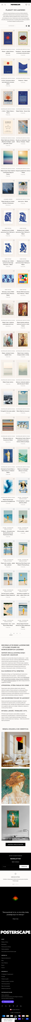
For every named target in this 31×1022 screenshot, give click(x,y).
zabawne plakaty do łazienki (10, 680)
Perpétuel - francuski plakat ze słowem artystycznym (23, 52)
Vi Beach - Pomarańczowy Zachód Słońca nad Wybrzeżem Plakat (8, 533)
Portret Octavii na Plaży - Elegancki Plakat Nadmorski (8, 594)
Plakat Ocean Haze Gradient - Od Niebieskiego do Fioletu (8, 172)
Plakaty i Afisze (4, 942)
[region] (15, 877)
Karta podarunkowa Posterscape (8, 951)
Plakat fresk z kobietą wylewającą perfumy (8, 323)
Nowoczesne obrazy (6, 946)
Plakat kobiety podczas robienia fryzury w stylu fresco (23, 324)
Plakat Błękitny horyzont (23, 411)
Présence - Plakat (22, 80)
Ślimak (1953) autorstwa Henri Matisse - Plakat (23, 292)
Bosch (2, 965)
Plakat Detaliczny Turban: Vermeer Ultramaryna (8, 202)
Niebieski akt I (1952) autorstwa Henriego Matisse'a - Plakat (8, 262)
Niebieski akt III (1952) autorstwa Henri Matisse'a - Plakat (8, 232)
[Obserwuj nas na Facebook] (2, 1006)
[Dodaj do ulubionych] (14, 31)
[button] (8, 1020)
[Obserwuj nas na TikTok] (17, 1006)
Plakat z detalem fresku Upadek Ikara (8, 354)
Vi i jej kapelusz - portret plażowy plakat (23, 501)
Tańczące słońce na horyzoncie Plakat (8, 439)
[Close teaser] (15, 1017)
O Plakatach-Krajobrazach (7, 974)
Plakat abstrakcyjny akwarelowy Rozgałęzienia (8, 500)
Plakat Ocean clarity (8, 382)
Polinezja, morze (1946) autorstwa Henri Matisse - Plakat (8, 293)
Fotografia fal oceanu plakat (8, 411)
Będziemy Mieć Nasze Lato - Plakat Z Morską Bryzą (23, 564)
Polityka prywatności (6, 988)
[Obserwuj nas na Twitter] (6, 1006)
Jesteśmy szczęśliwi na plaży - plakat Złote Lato (23, 594)
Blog (2, 960)
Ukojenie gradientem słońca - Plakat (23, 171)
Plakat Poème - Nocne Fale (23, 111)
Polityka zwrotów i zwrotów (7, 981)
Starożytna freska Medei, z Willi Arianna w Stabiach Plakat (8, 470)
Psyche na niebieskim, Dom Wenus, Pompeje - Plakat (23, 141)
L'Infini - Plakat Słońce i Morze (8, 112)
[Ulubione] (26, 4)
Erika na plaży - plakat (23, 531)
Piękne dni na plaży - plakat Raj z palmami (8, 564)
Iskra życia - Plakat (23, 201)
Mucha (3, 967)
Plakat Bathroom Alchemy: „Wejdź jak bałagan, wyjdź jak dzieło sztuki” (8, 142)
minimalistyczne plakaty (10, 679)
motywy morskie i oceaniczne (22, 679)
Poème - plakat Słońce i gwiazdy (8, 52)
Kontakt (3, 976)
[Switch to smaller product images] (29, 25)
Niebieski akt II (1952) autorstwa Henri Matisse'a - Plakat (23, 232)
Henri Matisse (4, 963)
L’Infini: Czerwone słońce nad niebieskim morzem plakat (8, 82)
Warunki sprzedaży (5, 986)
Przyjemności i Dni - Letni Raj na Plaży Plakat (8, 624)
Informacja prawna (5, 983)
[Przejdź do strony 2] (20, 633)
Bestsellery (3, 944)
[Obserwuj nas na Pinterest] (13, 1006)
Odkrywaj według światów (15, 844)
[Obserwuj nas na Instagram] (9, 1006)
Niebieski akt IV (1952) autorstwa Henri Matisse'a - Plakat (23, 262)
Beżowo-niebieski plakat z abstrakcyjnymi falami (23, 382)
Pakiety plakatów (5, 949)
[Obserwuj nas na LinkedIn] (21, 1006)
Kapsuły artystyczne (6, 958)
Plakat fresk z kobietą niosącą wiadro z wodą (23, 354)
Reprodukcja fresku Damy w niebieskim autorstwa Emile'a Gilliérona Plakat (23, 440)
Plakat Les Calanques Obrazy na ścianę (23, 469)
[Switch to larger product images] (26, 25)
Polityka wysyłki (4, 979)
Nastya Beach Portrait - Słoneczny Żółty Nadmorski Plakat (23, 625)
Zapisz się (24, 866)
